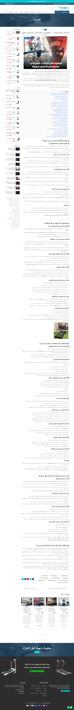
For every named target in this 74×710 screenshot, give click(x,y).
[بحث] (6, 8)
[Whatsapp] (66, 691)
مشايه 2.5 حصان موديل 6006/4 (11, 139)
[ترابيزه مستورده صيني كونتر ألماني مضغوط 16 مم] (18, 134)
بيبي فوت (17, 207)
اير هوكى (11, 204)
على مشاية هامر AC (44, 575)
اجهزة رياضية (9, 198)
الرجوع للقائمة (45, 587)
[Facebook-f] (69, 691)
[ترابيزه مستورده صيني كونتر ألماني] (18, 128)
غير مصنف (17, 218)
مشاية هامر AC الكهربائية (52, 580)
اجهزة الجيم (44, 695)
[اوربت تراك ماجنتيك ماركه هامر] (18, 82)
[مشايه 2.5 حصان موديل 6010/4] (18, 33)
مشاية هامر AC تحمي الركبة (63, 582)
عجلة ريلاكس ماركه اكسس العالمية (10, 66)
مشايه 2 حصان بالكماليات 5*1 (10, 54)
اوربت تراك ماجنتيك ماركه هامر (10, 81)
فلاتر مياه (10, 218)
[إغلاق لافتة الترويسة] (1, 1)
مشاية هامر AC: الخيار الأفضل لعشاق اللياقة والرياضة (45, 80)
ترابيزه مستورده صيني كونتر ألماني (10, 127)
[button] (37, 671)
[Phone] (68, 707)
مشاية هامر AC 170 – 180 (44, 577)
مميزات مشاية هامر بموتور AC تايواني (63, 609)
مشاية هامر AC (65, 577)
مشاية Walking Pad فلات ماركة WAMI (10, 43)
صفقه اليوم (17, 212)
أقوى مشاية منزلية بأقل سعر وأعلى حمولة (51, 609)
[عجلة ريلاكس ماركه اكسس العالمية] (18, 67)
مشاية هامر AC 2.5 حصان (63, 580)
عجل (11, 212)
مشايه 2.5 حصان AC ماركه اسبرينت (10, 48)
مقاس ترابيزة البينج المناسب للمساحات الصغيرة (11, 149)
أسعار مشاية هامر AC (64, 575)
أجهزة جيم (17, 198)
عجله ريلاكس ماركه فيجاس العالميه (10, 108)
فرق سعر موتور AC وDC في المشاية (39, 609)
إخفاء (62, 91)
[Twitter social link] (30, 579)
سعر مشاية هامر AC (54, 575)
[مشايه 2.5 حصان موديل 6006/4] (18, 140)
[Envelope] (64, 691)
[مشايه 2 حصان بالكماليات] (18, 72)
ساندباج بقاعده (12, 37)
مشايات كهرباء (16, 221)
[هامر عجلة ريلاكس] (18, 76)
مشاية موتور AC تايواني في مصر (56, 226)
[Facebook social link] (33, 579)
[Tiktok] (62, 691)
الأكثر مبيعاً (17, 201)
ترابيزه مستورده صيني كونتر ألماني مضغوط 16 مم (10, 133)
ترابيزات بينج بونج (38, 688)
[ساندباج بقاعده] (18, 38)
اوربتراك (17, 204)
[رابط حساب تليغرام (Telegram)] (23, 579)
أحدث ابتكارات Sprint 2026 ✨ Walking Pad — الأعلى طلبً (10, 91)
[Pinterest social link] (28, 579)
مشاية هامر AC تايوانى (41, 580)
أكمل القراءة (64, 625)
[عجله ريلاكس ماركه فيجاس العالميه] (18, 108)
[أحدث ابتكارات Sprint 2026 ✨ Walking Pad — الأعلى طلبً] (18, 91)
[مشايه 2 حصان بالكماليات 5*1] (18, 55)
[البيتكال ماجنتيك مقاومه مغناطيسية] (18, 61)
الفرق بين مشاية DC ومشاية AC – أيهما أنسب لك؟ (58, 540)
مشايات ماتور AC (43, 693)
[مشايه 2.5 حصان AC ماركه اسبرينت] (18, 49)
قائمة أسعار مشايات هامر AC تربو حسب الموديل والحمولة (56, 215)
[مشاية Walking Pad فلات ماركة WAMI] (18, 44)
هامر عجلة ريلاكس (12, 75)
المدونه (35, 21)
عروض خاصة (16, 215)
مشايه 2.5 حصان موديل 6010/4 (11, 32)
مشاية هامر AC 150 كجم (56, 577)
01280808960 (7, 3)
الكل (11, 201)
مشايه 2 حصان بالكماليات (10, 71)
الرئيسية (38, 21)
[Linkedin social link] (25, 579)
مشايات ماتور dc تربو (15, 226)
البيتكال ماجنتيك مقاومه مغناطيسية (11, 60)
